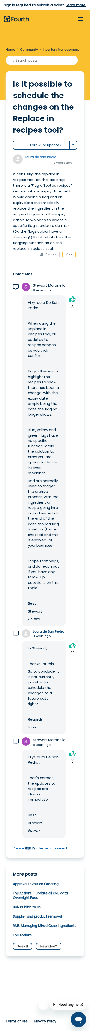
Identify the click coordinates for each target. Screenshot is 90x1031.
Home (10, 49)
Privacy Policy (45, 1021)
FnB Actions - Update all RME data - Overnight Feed (42, 895)
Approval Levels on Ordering (36, 883)
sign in (29, 848)
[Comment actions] (72, 306)
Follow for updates (45, 145)
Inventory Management (61, 49)
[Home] (17, 19)
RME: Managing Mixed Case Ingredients (44, 925)
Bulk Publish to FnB (27, 907)
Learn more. (76, 4)
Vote (69, 254)
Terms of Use (17, 1021)
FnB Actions (22, 935)
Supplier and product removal (37, 916)
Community (29, 49)
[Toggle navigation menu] (81, 19)
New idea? (48, 946)
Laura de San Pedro (40, 157)
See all (22, 946)
